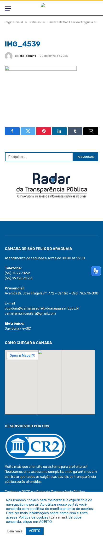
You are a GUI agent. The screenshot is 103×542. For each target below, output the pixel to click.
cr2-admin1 (27, 55)
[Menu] (8, 8)
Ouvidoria (12, 329)
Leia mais (58, 517)
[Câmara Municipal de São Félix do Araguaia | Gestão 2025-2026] (51, 8)
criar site (35, 467)
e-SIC (26, 329)
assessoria (39, 472)
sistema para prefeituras (67, 467)
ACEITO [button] (34, 531)
